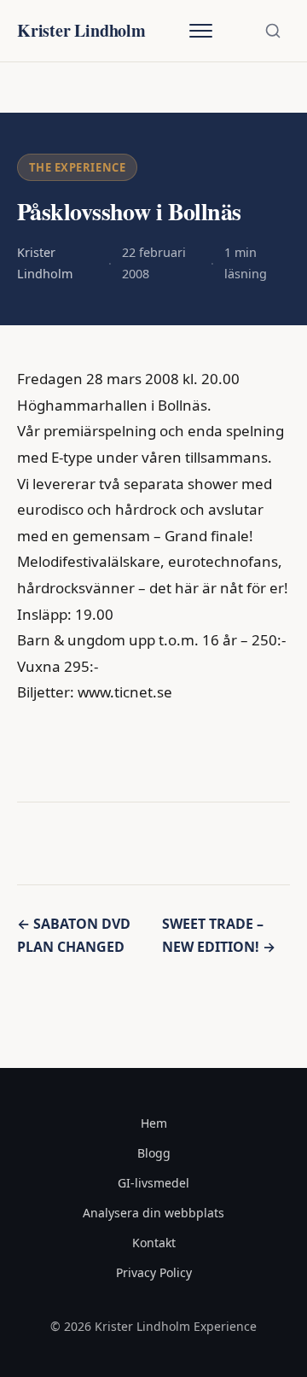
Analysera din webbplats (153, 1213)
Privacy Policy (154, 1272)
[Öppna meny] (200, 31)
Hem (154, 1123)
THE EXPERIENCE (77, 167)
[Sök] (273, 31)
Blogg (154, 1153)
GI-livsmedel (153, 1183)
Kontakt (154, 1242)
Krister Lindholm (81, 30)
